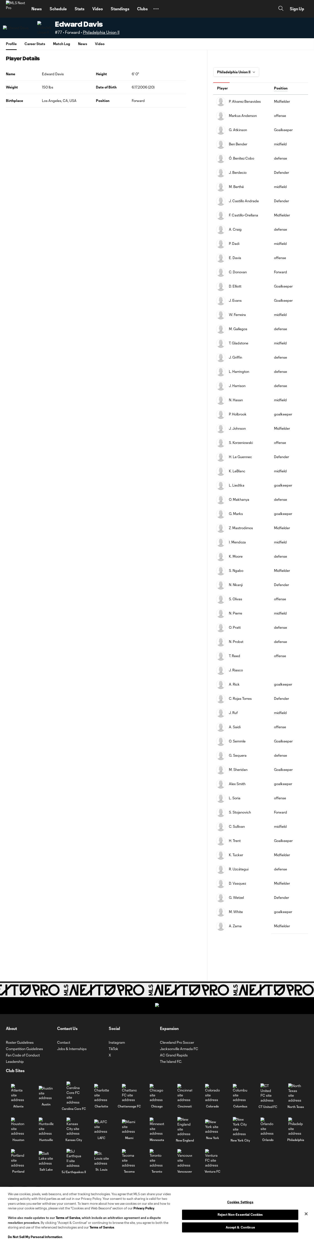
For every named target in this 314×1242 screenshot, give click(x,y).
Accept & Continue (240, 1227)
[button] (156, 9)
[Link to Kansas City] (73, 1126)
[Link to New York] (212, 1126)
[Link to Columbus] (240, 1093)
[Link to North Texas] (295, 1093)
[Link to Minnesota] (157, 1126)
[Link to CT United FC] (268, 1093)
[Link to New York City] (240, 1126)
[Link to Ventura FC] (212, 1158)
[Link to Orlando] (268, 1126)
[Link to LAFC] (101, 1126)
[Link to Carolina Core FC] (73, 1092)
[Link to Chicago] (157, 1093)
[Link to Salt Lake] (46, 1158)
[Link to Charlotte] (101, 1093)
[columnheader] (242, 88)
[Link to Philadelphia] (295, 1126)
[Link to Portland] (18, 1158)
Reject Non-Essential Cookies (240, 1215)
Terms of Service (68, 1218)
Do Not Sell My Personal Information (35, 1237)
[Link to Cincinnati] (184, 1093)
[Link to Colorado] (212, 1093)
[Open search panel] (281, 9)
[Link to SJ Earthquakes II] (73, 1158)
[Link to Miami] (129, 1126)
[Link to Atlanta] (18, 1093)
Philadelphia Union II (101, 32)
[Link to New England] (184, 1126)
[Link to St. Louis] (101, 1158)
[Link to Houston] (18, 1126)
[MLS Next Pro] (16, 8)
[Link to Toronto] (157, 1158)
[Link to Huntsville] (46, 1126)
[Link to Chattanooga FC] (129, 1093)
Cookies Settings (240, 1202)
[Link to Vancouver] (184, 1158)
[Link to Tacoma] (129, 1158)
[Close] (306, 1213)
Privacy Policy (143, 1208)
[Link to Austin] (46, 1093)
